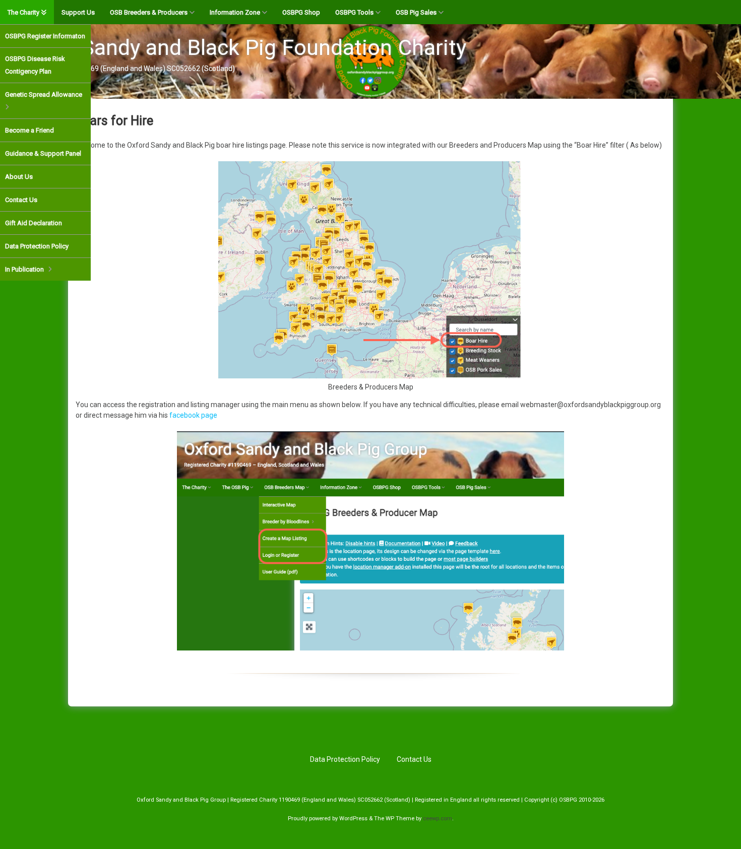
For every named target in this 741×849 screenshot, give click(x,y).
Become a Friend (29, 130)
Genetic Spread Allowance (43, 94)
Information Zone (235, 12)
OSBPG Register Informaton (45, 36)
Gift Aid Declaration (33, 223)
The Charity (23, 12)
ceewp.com (437, 818)
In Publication (24, 269)
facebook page (193, 415)
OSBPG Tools (354, 12)
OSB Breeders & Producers (149, 12)
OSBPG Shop (301, 12)
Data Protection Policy (37, 246)
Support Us (78, 12)
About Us (19, 176)
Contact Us (21, 200)
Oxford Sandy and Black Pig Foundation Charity (238, 47)
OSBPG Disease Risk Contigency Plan (35, 65)
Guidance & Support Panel (43, 153)
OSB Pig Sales (416, 12)
